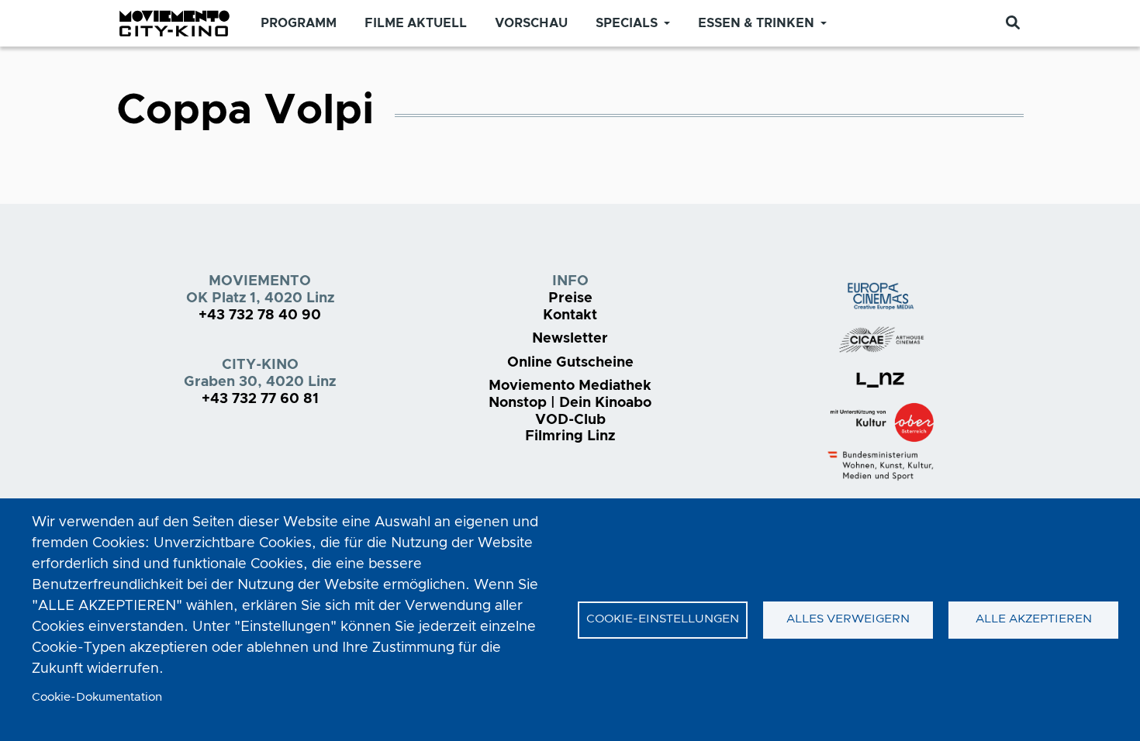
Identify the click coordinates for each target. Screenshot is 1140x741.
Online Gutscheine (570, 363)
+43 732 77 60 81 (260, 399)
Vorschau (531, 23)
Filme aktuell (415, 23)
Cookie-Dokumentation (97, 697)
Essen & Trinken (756, 23)
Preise (570, 298)
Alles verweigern (848, 619)
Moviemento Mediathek (570, 386)
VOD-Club (570, 420)
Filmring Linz (570, 436)
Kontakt (570, 315)
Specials (627, 23)
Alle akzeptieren (1034, 619)
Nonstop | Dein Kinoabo (570, 403)
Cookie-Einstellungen (662, 619)
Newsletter (570, 339)
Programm (299, 23)
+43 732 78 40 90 (260, 315)
